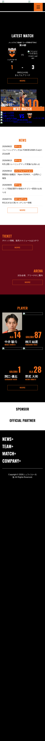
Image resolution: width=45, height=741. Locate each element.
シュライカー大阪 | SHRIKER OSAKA (12, 7)
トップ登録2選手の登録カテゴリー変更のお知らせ (22, 188)
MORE (22, 81)
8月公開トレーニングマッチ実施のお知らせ (21, 162)
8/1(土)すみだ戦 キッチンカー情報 (17, 201)
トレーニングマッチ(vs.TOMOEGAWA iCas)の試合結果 (22, 150)
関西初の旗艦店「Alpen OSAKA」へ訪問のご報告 (21, 174)
